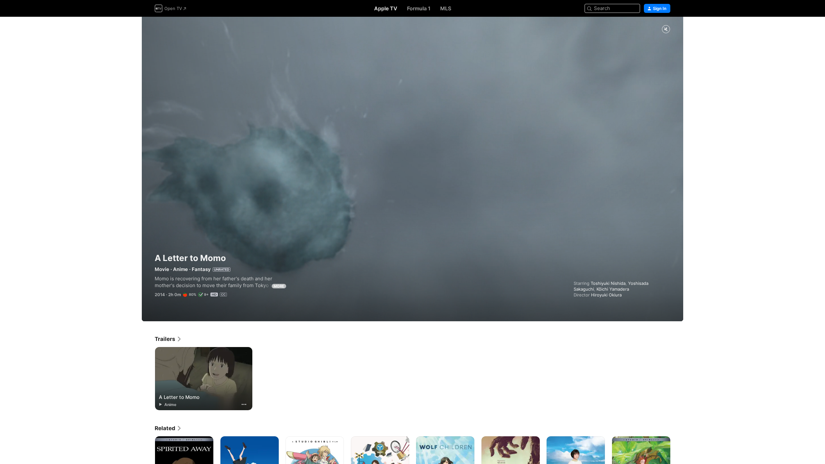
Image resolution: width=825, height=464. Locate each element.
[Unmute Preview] (665, 29)
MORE (279, 286)
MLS (445, 8)
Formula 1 (419, 8)
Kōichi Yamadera (613, 289)
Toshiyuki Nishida (608, 283)
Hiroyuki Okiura (606, 294)
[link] (168, 339)
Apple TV (385, 8)
